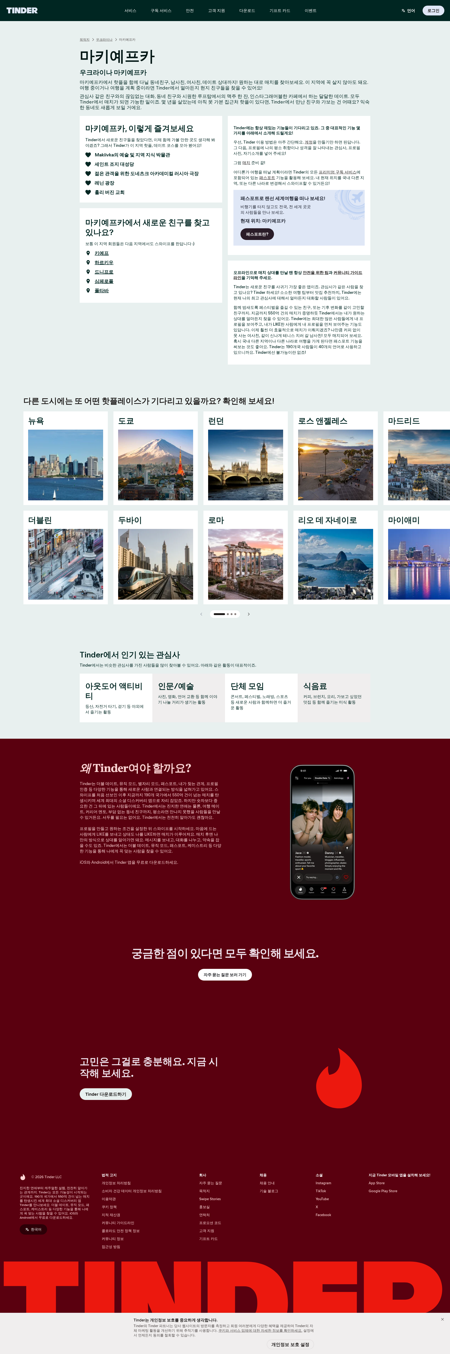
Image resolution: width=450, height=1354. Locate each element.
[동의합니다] (442, 1319)
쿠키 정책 (109, 1206)
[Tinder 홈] (22, 10)
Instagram (323, 1183)
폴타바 (102, 290)
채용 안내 (267, 1183)
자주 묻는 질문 (210, 1183)
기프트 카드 (208, 1238)
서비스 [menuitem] (130, 10)
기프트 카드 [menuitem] (280, 10)
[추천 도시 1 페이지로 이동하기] (219, 614)
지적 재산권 (111, 1214)
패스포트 (267, 177)
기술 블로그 (269, 1190)
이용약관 (109, 1198)
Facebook (323, 1214)
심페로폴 (104, 281)
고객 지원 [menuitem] (216, 10)
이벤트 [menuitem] (311, 10)
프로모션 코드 (210, 1222)
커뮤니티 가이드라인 (118, 1222)
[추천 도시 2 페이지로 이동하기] (228, 614)
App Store (377, 1183)
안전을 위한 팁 (316, 272)
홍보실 (204, 1206)
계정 (309, 142)
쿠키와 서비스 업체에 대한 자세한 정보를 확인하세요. (260, 1330)
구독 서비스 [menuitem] (161, 10)
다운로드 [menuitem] (247, 10)
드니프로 (104, 272)
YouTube (322, 1198)
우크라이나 (104, 39)
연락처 (204, 1214)
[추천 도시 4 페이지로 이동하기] (235, 614)
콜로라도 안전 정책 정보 (121, 1230)
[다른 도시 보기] (248, 614)
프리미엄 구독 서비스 (337, 172)
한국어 (36, 1229)
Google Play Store (383, 1190)
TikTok (321, 1190)
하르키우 (104, 262)
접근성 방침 (111, 1246)
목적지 (85, 39)
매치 (246, 162)
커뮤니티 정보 (113, 1238)
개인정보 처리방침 (116, 1183)
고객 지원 (206, 1230)
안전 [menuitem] (190, 10)
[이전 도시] (201, 614)
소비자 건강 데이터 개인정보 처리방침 (132, 1190)
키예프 (102, 253)
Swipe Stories (210, 1198)
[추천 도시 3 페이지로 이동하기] (231, 614)
